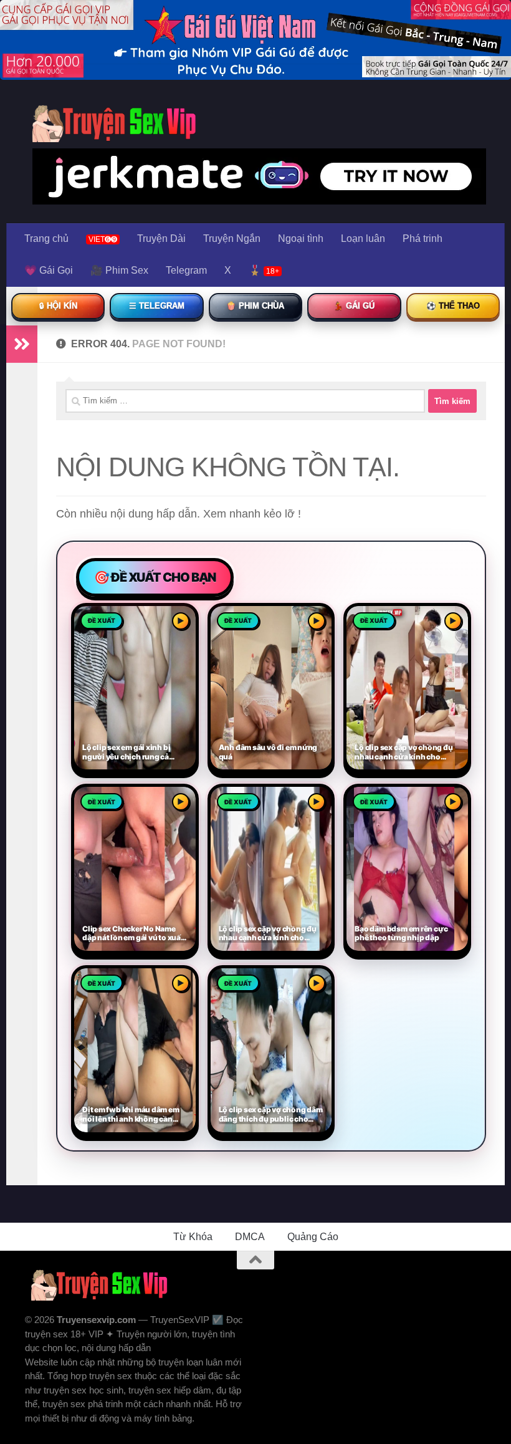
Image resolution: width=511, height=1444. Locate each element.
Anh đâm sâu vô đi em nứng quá (268, 752)
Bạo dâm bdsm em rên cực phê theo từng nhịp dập (401, 934)
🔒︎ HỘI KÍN (58, 306)
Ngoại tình (300, 238)
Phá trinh (422, 238)
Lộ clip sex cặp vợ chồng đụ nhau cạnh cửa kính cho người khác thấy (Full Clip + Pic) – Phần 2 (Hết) (404, 752)
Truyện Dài (161, 238)
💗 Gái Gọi (48, 270)
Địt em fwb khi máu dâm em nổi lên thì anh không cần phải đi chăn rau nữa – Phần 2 (134, 1114)
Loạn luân (363, 238)
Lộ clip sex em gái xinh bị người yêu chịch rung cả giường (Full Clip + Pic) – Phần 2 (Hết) (126, 752)
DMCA (250, 1236)
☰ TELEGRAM (156, 306)
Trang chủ (46, 238)
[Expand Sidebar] (21, 344)
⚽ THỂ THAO (453, 306)
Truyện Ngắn (231, 238)
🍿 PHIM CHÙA (255, 306)
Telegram (186, 270)
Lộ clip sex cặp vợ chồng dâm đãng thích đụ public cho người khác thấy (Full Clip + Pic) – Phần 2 (271, 1114)
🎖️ (264, 270)
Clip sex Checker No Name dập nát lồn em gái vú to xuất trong (133, 934)
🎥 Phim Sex (119, 270)
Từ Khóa (193, 1236)
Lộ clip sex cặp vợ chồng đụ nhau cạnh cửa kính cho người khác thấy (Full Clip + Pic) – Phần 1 (268, 934)
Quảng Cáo (312, 1236)
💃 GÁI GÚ (354, 306)
